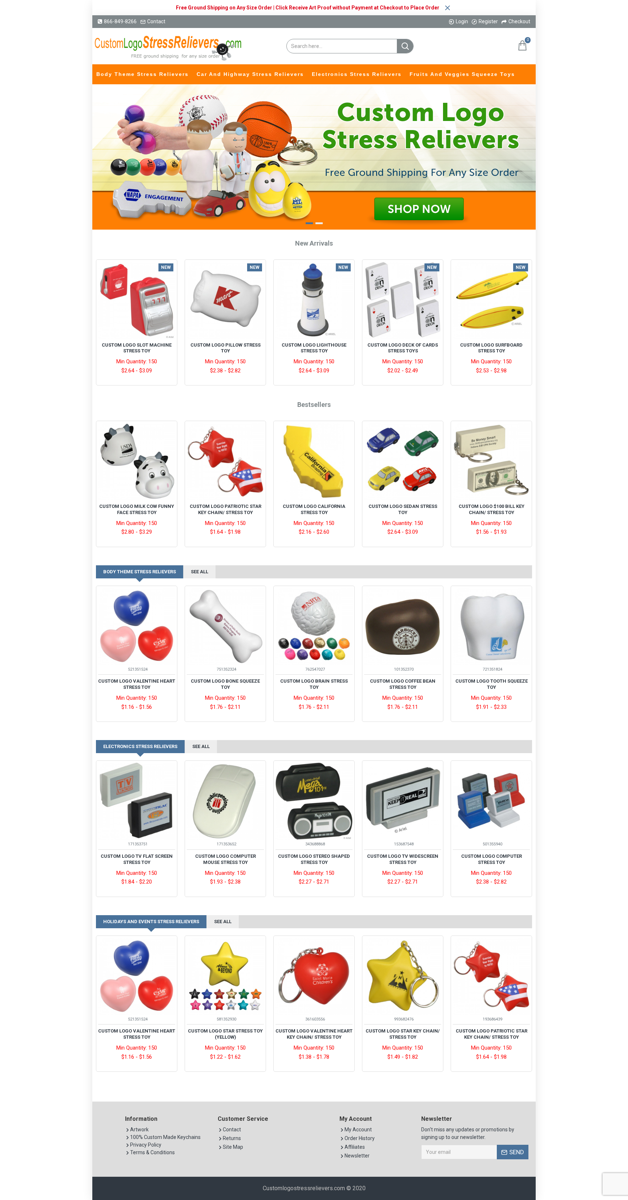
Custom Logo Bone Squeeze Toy (225, 684)
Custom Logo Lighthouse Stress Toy (314, 348)
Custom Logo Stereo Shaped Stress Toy (314, 859)
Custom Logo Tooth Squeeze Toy (491, 684)
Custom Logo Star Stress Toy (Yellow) (225, 1034)
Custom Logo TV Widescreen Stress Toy (402, 859)
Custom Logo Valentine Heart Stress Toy (136, 684)
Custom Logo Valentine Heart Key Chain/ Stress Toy (314, 1034)
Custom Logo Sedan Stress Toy (403, 509)
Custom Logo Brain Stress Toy (314, 684)
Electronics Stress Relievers (140, 746)
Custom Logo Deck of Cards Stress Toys (402, 348)
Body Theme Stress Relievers (139, 571)
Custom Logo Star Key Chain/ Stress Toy (403, 1034)
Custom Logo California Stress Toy (314, 509)
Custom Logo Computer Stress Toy (491, 859)
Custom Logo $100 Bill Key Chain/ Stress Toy (491, 509)
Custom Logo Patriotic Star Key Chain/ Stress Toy (225, 509)
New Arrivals (314, 243)
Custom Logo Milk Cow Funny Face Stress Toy (136, 509)
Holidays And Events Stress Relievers (151, 921)
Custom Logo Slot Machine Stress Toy (137, 348)
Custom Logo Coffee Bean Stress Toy (402, 684)
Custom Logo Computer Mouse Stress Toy (225, 859)
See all (199, 571)
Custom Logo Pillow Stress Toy (225, 348)
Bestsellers (314, 404)
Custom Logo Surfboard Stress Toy (491, 348)
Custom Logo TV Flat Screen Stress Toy (137, 859)
